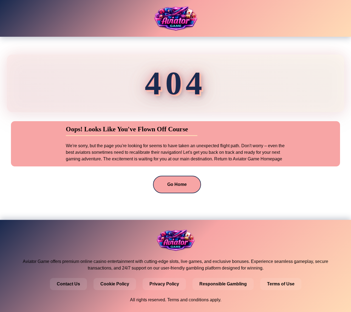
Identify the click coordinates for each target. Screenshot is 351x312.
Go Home (177, 184)
